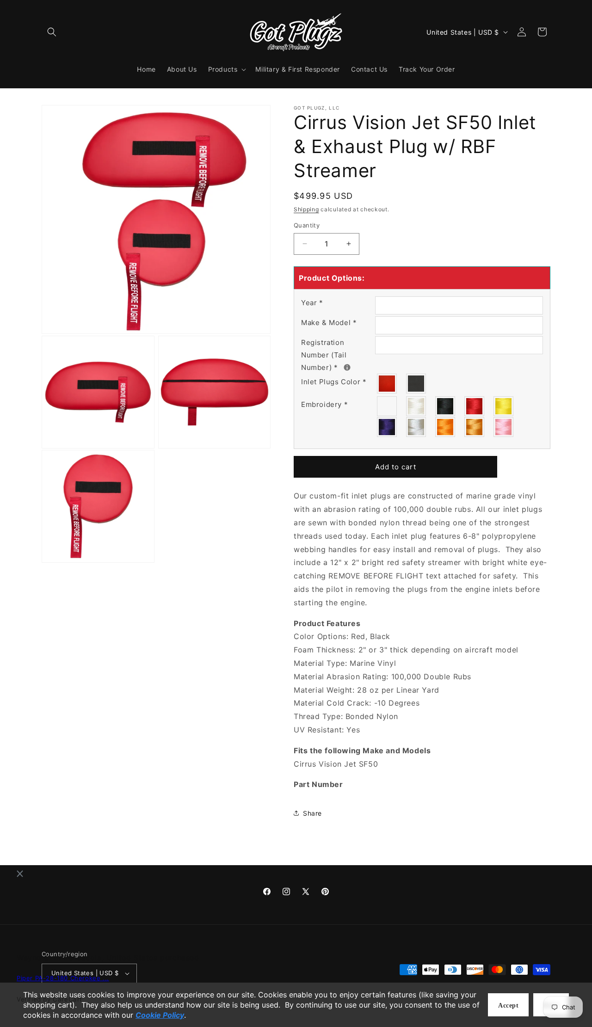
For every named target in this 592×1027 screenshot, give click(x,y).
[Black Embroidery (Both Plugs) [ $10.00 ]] (445, 406)
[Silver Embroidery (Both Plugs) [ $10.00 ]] (416, 427)
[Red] (387, 383)
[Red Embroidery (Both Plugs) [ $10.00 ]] (474, 406)
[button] (52, 32)
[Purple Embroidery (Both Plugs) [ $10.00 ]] (387, 427)
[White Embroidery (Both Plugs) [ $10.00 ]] (416, 406)
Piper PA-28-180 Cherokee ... (63, 978)
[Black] (416, 383)
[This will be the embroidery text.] (347, 367)
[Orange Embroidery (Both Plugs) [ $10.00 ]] (445, 427)
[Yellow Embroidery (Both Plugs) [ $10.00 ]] (504, 406)
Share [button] (312, 813)
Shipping (306, 209)
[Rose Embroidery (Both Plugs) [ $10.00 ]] (504, 427)
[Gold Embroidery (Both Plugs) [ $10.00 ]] (474, 427)
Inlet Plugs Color (333, 381)
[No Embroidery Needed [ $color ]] (387, 406)
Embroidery (324, 404)
